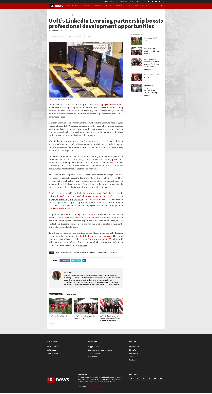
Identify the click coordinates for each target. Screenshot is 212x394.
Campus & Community (102, 6)
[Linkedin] (152, 1)
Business (87, 6)
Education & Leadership (65, 15)
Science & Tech (140, 6)
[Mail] (156, 1)
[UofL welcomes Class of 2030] (136, 77)
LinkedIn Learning (102, 252)
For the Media (93, 356)
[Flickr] (148, 1)
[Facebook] (145, 1)
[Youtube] (163, 1)
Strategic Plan (77, 15)
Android (119, 239)
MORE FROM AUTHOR (69, 294)
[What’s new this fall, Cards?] (60, 306)
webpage (83, 245)
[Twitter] (159, 1)
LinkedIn (92, 252)
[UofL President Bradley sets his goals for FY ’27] (86, 306)
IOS (109, 239)
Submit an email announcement (100, 350)
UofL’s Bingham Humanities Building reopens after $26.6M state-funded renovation (110, 318)
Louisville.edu (110, 382)
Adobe (57, 252)
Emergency (133, 353)
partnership (113, 252)
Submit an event (94, 353)
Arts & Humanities (73, 6)
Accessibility (134, 346)
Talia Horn (54, 30)
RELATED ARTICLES (55, 294)
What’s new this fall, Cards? (58, 316)
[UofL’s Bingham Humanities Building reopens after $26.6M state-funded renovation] (111, 306)
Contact (132, 1)
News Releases (123, 1)
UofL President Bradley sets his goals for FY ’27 (152, 51)
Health (128, 6)
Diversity (132, 350)
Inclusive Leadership (113, 193)
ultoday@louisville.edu (95, 386)
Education (117, 6)
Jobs (131, 356)
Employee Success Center (111, 104)
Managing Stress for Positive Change (66, 199)
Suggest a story (94, 346)
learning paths (110, 159)
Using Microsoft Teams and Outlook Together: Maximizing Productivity (84, 196)
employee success (66, 252)
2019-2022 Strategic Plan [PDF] (78, 214)
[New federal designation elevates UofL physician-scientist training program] (136, 88)
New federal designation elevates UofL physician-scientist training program (151, 90)
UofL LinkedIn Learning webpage (96, 236)
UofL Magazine (52, 350)
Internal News (53, 15)
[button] (162, 5)
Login (137, 1)
